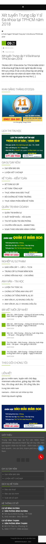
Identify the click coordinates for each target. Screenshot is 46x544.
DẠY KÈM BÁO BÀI (12, 168)
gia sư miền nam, (10, 378)
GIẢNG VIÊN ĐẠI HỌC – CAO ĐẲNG (19, 275)
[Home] (2, 31)
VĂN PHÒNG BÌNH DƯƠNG (16, 511)
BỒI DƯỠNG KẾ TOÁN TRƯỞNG (18, 197)
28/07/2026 (10, 347)
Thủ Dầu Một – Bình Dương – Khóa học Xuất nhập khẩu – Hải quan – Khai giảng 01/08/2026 (25, 343)
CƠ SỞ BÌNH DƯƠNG (11, 508)
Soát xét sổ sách (11, 498)
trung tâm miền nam (10, 388)
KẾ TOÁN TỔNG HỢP (13, 188)
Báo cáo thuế (10, 489)
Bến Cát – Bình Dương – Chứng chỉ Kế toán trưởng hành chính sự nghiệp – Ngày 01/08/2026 (25, 315)
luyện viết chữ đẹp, (28, 378)
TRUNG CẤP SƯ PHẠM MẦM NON (19, 271)
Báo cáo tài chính (12, 493)
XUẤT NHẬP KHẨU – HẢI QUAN (18, 217)
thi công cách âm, (14, 384)
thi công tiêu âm (32, 384)
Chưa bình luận (9, 52)
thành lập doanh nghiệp (12, 396)
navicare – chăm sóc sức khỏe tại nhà (17, 392)
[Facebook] (18, 460)
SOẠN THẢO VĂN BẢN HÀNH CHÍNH (20, 229)
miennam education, (11, 381)
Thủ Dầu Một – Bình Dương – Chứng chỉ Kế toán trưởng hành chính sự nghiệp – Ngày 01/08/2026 (24, 352)
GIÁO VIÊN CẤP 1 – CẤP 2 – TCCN (18, 267)
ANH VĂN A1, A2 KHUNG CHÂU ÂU (19, 299)
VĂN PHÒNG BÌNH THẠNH (15, 523)
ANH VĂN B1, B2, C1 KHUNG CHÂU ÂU (21, 304)
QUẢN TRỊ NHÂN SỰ (13, 212)
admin (12, 48)
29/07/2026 (10, 319)
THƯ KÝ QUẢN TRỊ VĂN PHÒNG (18, 221)
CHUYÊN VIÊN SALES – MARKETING (19, 225)
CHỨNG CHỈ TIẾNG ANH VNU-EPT (19, 291)
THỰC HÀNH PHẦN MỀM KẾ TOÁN (19, 201)
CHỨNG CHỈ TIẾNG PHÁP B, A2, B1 (19, 295)
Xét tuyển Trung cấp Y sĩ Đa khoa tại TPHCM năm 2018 (21, 57)
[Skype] (27, 460)
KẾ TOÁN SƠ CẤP (12, 184)
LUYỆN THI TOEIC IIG (13, 287)
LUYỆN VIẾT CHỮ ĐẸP (14, 172)
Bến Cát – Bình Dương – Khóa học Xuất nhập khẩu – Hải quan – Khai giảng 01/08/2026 (25, 334)
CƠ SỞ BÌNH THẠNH (10, 520)
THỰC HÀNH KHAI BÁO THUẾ (17, 192)
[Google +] (23, 460)
